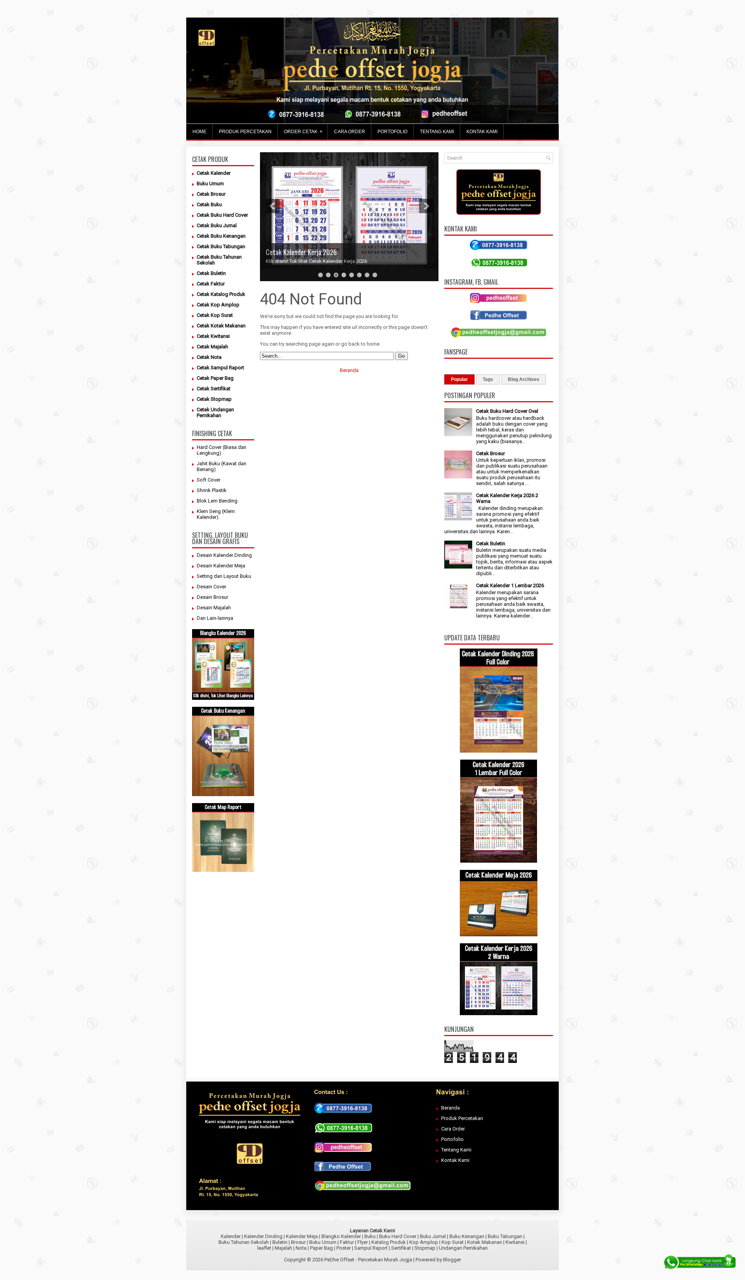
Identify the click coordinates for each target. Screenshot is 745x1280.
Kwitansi (515, 1242)
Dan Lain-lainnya (215, 618)
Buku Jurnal (433, 1236)
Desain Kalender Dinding (224, 555)
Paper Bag (321, 1248)
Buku (370, 1236)
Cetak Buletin (490, 543)
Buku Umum (322, 1242)
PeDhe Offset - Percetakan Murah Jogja (368, 1260)
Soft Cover (208, 480)
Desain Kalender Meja (221, 566)
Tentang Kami (456, 1150)
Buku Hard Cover (397, 1236)
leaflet (264, 1248)
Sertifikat (401, 1248)
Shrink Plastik (212, 490)
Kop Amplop (423, 1242)
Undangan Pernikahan (463, 1248)
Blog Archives (523, 379)
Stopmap (424, 1248)
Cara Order (453, 1129)
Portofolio (452, 1139)
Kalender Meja (302, 1236)
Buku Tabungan (505, 1236)
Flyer (362, 1242)
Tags (488, 379)
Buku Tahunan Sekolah (243, 1242)
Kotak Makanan (484, 1242)
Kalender (231, 1236)
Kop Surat (453, 1242)
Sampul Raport (371, 1248)
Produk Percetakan (462, 1118)
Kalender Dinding (263, 1236)
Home (199, 131)
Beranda (349, 370)
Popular (459, 379)
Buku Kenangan (466, 1236)
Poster (343, 1248)
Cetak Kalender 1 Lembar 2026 (510, 585)
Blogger (452, 1260)
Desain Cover (211, 587)
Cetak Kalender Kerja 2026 (301, 252)
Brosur (298, 1242)
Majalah (283, 1248)
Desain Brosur (212, 597)
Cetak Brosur (490, 453)
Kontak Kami (455, 1160)
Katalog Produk (388, 1242)
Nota (301, 1248)
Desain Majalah (214, 607)
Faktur (347, 1242)
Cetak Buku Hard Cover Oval (507, 411)
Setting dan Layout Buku (224, 576)
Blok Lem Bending (217, 501)
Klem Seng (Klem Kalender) (216, 514)
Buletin (280, 1242)
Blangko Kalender (341, 1236)
